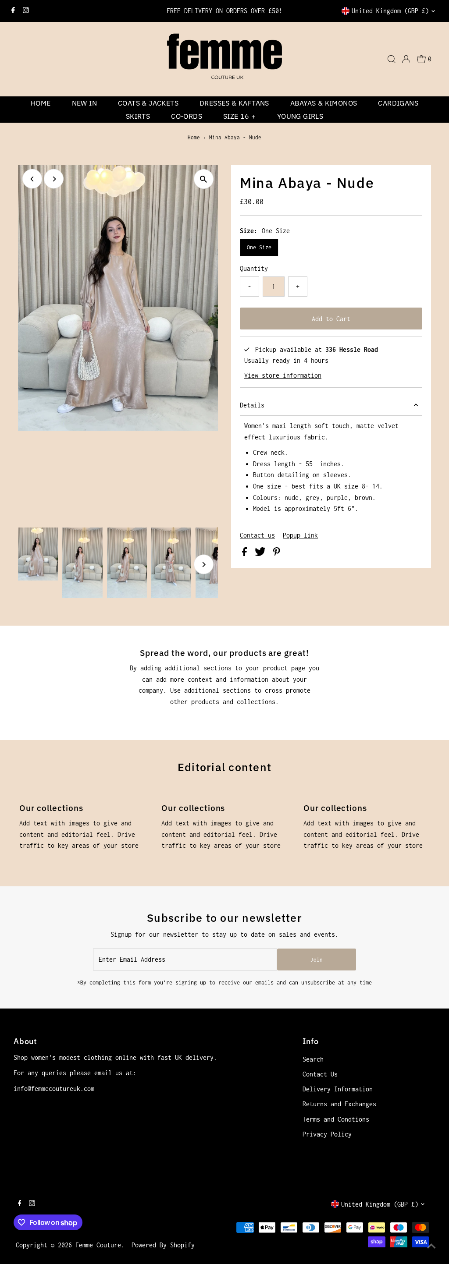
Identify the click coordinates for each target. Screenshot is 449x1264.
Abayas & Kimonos (323, 103)
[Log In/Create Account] (406, 59)
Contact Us (320, 1074)
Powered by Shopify (163, 1245)
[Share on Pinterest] (276, 553)
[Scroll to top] (431, 1246)
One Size (259, 247)
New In (84, 103)
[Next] (54, 179)
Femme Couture (98, 1245)
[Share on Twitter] (262, 553)
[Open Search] (392, 59)
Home (41, 103)
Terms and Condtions (336, 1119)
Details (252, 405)
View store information (282, 375)
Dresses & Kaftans (234, 103)
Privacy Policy (327, 1134)
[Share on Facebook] (246, 553)
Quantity (254, 268)
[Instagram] (26, 10)
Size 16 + (239, 116)
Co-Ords (186, 116)
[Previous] (32, 179)
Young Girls (300, 116)
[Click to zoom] (204, 179)
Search (313, 1059)
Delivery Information (338, 1089)
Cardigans (398, 103)
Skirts (138, 116)
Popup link (300, 535)
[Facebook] (13, 10)
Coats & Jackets (148, 103)
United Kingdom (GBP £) (390, 10)
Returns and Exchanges (339, 1104)
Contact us (257, 535)
